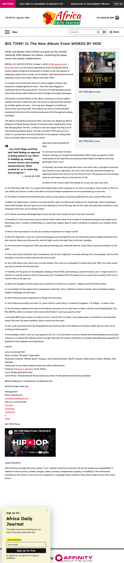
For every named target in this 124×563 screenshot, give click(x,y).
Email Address (14, 540)
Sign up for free (26, 550)
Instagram (10, 412)
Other (7, 419)
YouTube (9, 405)
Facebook (9, 408)
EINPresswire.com (57, 64)
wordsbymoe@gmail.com (17, 398)
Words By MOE (12, 67)
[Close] (47, 510)
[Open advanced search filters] (104, 32)
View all (118, 4)
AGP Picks (7, 4)
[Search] (98, 32)
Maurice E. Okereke (23, 369)
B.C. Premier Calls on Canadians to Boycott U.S (36, 3)
